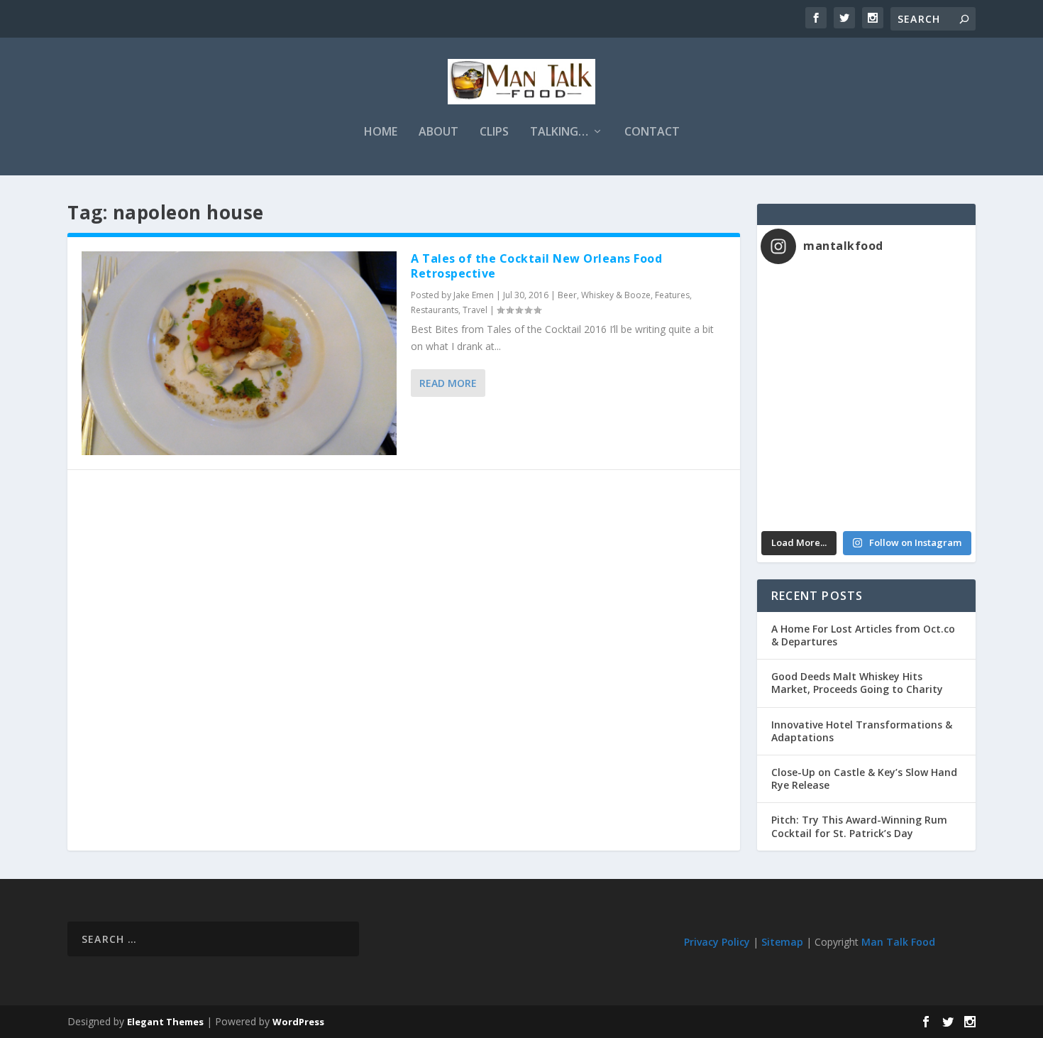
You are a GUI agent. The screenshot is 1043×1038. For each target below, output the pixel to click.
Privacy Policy (717, 942)
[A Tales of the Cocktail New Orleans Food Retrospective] (239, 353)
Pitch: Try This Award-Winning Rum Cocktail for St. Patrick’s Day (859, 826)
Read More (448, 383)
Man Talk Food (898, 942)
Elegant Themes (165, 1021)
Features (672, 295)
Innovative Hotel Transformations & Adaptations (861, 731)
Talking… (559, 132)
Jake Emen (473, 295)
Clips (494, 132)
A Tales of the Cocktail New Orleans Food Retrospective (536, 266)
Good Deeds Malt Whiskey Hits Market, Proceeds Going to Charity (857, 683)
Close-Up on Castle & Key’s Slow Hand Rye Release (864, 778)
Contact (652, 132)
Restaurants (434, 310)
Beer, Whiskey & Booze (604, 295)
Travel (475, 310)
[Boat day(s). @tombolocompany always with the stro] (813, 431)
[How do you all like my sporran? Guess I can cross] (919, 306)
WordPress (298, 1021)
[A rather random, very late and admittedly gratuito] (919, 492)
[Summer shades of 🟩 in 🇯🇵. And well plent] (919, 431)
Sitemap (782, 942)
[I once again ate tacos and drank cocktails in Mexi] (813, 368)
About (438, 132)
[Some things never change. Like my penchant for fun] (813, 306)
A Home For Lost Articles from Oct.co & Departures (863, 635)
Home (380, 132)
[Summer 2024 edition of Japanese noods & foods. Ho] (813, 492)
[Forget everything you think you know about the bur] (919, 368)
